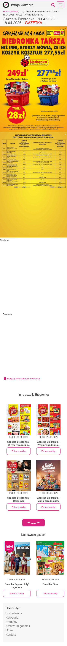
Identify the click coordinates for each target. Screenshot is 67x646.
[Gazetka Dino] (50, 558)
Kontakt (11, 634)
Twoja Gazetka (22, 4)
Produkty (11, 622)
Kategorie (12, 617)
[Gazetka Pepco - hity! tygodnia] (17, 558)
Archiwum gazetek (18, 626)
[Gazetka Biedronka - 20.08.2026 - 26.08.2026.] (48, 419)
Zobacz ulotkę (19, 451)
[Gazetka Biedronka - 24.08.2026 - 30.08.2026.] (19, 419)
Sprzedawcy (14, 613)
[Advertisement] (33, 275)
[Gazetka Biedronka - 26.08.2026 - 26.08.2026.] (19, 475)
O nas (9, 630)
